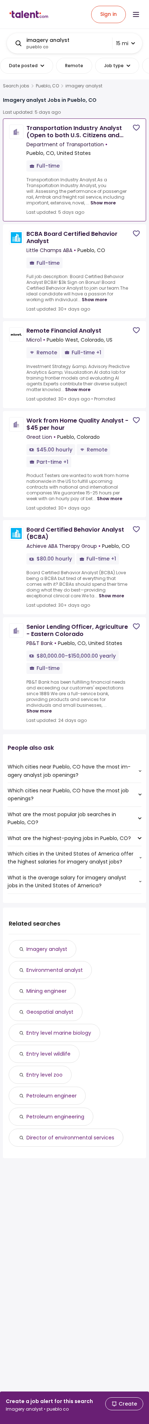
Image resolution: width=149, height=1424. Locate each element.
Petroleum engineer (51, 1095)
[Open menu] (136, 14)
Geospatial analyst (49, 1012)
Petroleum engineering (55, 1116)
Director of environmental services (70, 1137)
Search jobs (16, 86)
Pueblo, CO (47, 86)
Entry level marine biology (58, 1032)
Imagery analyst (46, 949)
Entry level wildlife (48, 1053)
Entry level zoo (44, 1074)
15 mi (122, 43)
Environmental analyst (54, 970)
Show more (103, 203)
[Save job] (136, 128)
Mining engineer (46, 991)
